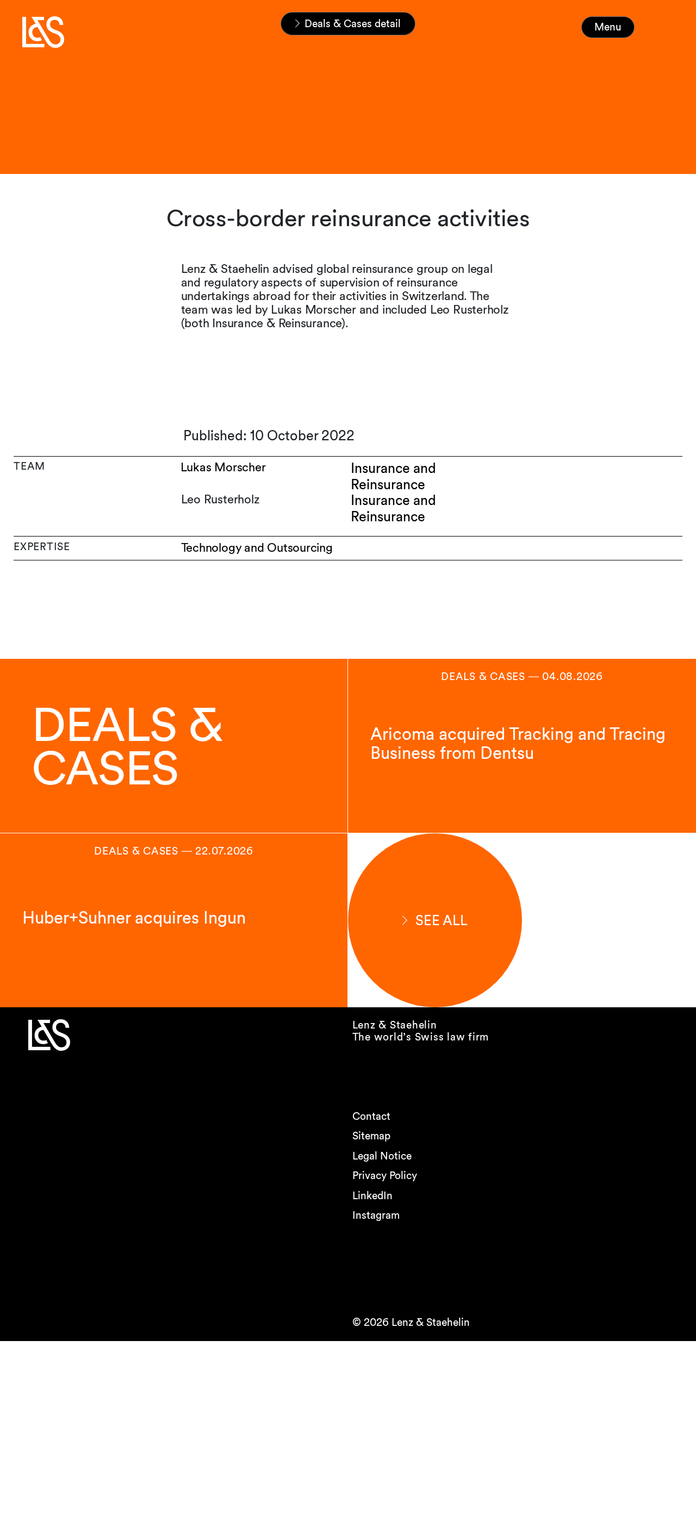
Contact (371, 1116)
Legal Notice (382, 1156)
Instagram (376, 1215)
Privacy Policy (384, 1175)
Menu (608, 27)
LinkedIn (372, 1195)
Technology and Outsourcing (257, 547)
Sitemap (371, 1136)
